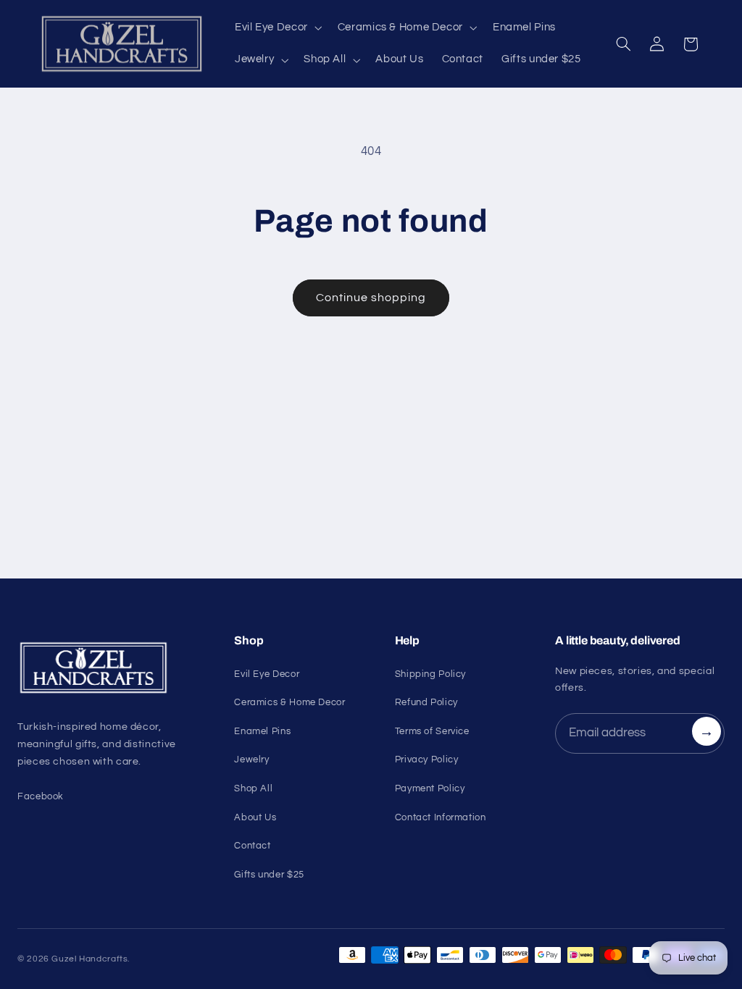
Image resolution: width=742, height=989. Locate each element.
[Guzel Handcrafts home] (108, 668)
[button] (276, 28)
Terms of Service (432, 731)
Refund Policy (426, 702)
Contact (252, 846)
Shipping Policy (430, 674)
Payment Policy (430, 788)
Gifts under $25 (269, 875)
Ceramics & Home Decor (289, 702)
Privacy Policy (427, 759)
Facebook (40, 796)
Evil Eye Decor (266, 674)
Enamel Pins (262, 731)
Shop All (253, 788)
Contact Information (440, 817)
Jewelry (251, 759)
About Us (255, 817)
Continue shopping (371, 297)
